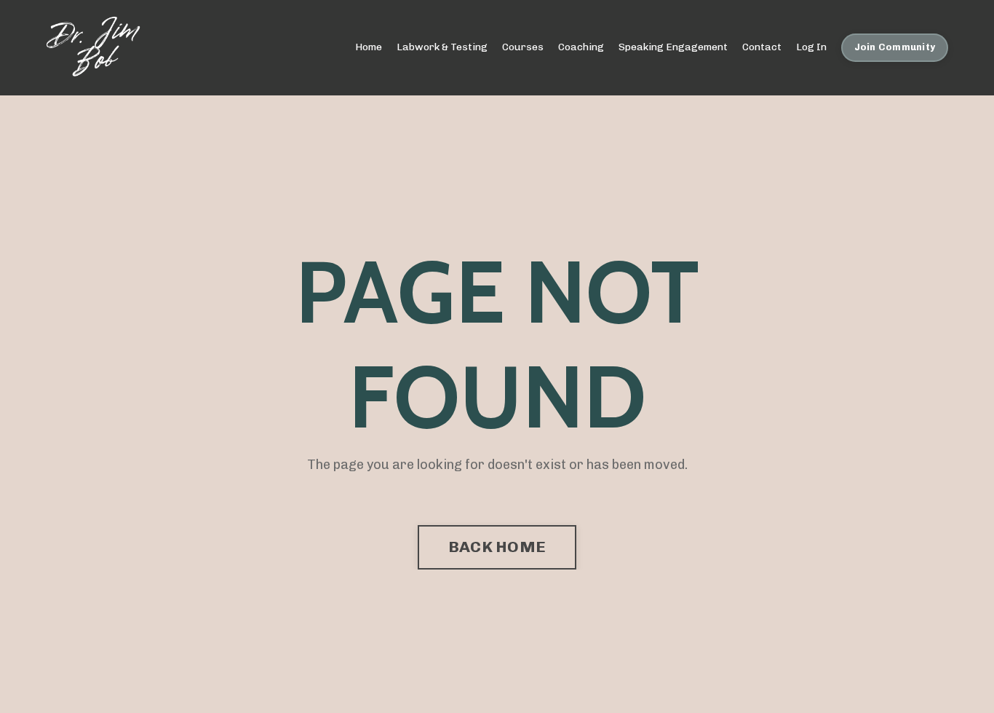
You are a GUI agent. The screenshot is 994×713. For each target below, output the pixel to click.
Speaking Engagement (673, 47)
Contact (762, 47)
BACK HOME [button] (497, 546)
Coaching (581, 47)
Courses (523, 47)
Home (368, 47)
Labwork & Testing (442, 47)
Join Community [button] (895, 47)
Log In (811, 47)
